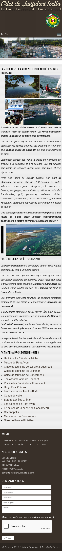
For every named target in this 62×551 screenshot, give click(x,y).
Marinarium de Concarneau (20, 416)
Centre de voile (13, 395)
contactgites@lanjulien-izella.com (18, 472)
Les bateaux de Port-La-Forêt (21, 391)
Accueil (7, 440)
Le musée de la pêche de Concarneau (26, 408)
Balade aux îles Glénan (17, 399)
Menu (4, 34)
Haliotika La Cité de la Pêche (21, 358)
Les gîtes (44, 440)
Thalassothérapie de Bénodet (21, 379)
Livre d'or (31, 444)
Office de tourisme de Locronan (22, 370)
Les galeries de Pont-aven (19, 403)
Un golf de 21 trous (15, 387)
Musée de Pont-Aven (16, 362)
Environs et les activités (26, 440)
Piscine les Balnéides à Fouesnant (24, 383)
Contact (43, 444)
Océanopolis (11, 412)
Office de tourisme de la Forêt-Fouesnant (28, 366)
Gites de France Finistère (19, 420)
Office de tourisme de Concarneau (24, 375)
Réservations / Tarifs (13, 444)
